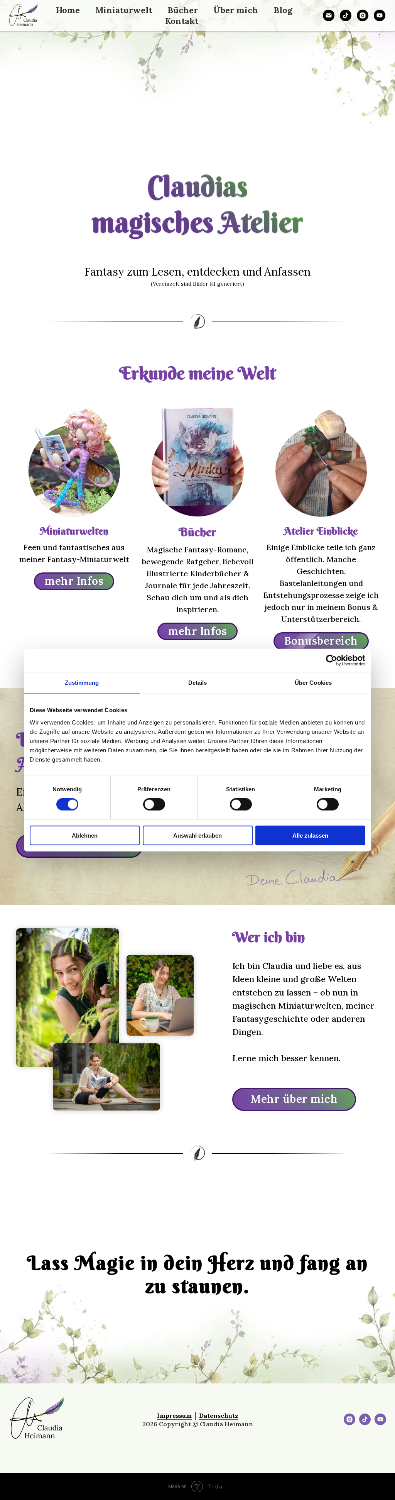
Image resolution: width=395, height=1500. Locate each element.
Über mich (235, 10)
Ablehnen (85, 835)
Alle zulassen (310, 835)
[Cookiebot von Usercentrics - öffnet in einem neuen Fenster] (331, 660)
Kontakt (181, 20)
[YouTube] (379, 15)
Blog (282, 10)
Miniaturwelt (123, 10)
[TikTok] (345, 15)
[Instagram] (362, 15)
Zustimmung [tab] (82, 682)
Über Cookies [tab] (313, 682)
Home (68, 10)
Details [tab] (197, 682)
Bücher (182, 10)
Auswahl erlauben (197, 835)
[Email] (328, 15)
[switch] (154, 804)
